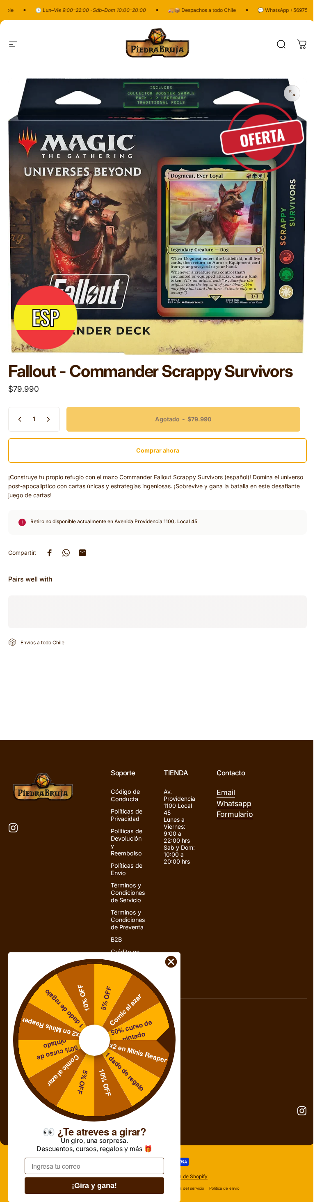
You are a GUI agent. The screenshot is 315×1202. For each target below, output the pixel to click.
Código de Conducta (125, 795)
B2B (116, 939)
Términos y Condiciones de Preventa (128, 920)
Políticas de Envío (126, 869)
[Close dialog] (171, 962)
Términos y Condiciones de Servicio (128, 892)
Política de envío (224, 1188)
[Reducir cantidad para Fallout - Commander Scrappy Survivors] (18, 419)
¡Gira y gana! (94, 1185)
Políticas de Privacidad (126, 815)
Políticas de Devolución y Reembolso (126, 842)
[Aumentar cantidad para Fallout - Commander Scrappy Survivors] (50, 419)
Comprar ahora (157, 450)
